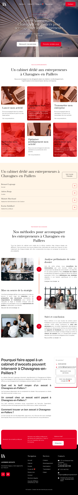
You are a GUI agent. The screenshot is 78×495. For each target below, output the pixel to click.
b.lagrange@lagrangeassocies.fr (67, 474)
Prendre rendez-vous (51, 44)
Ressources (49, 4)
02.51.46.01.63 (62, 364)
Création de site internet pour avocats (42, 489)
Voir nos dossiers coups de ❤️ (65, 380)
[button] (22, 4)
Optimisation (47, 466)
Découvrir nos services (27, 44)
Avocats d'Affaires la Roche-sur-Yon (33, 481)
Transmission (47, 469)
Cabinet (30, 463)
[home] (4, 4)
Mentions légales (33, 478)
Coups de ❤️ (39, 4)
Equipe (30, 466)
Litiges (45, 472)
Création (45, 460)
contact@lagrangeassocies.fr (67, 367)
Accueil (30, 460)
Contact (70, 4)
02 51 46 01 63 (64, 469)
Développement (48, 463)
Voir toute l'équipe (69, 175)
